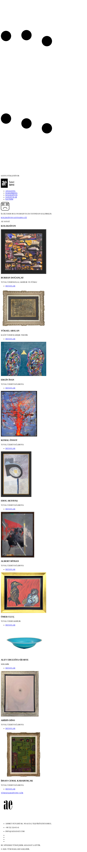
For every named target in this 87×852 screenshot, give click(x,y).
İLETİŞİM (9, 199)
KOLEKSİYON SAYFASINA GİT (14, 218)
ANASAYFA (10, 191)
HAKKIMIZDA (11, 193)
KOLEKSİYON (11, 195)
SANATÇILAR (11, 197)
